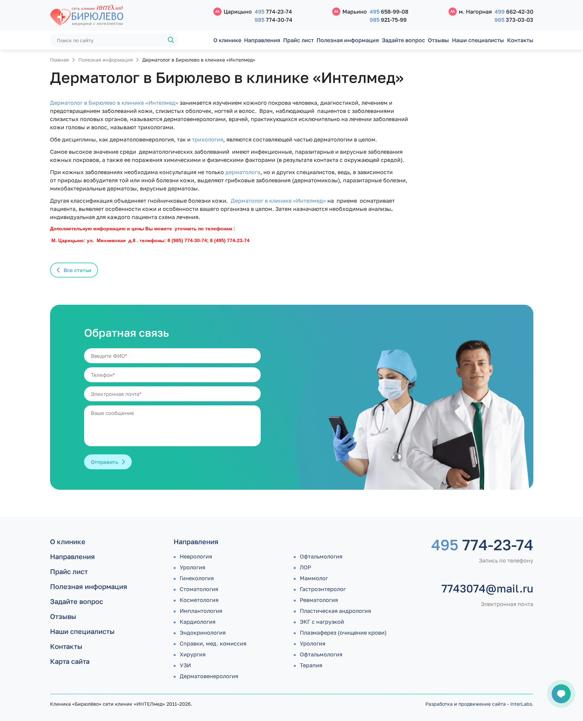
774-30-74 (273, 19)
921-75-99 (388, 19)
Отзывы (438, 40)
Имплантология (201, 610)
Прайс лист (298, 40)
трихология (207, 139)
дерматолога (242, 172)
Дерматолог (66, 102)
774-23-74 (273, 11)
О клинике (227, 40)
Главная (59, 60)
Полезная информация (348, 40)
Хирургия (193, 654)
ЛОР (305, 567)
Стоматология (199, 589)
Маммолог (314, 578)
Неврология (196, 556)
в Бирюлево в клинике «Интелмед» (130, 102)
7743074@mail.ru (487, 588)
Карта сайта (70, 661)
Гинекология (197, 578)
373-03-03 (514, 19)
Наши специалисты (478, 40)
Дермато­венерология (209, 676)
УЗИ (185, 665)
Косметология (199, 600)
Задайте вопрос (403, 40)
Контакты (520, 40)
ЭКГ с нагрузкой (322, 621)
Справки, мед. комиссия (213, 643)
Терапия (311, 665)
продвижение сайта (482, 704)
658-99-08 (389, 11)
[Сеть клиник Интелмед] (128, 15)
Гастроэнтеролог (323, 589)
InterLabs (521, 704)
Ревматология (319, 600)
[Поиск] (171, 40)
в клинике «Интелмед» (295, 200)
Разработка (439, 704)
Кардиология (197, 621)
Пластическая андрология (335, 610)
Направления (262, 40)
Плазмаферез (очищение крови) (343, 632)
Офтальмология (321, 556)
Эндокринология (203, 632)
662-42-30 (514, 11)
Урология (192, 567)
